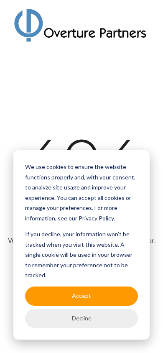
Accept (81, 295)
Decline (82, 318)
